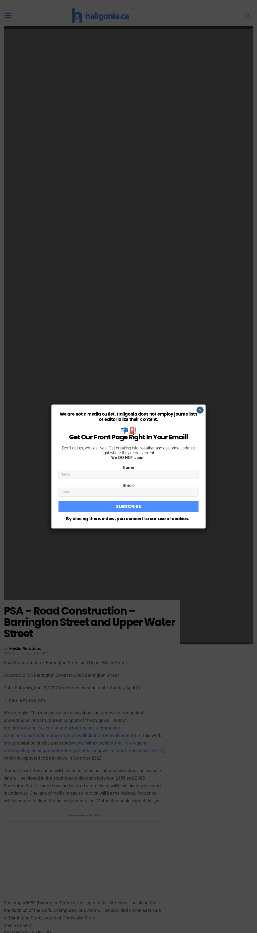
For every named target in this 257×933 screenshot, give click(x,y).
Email (128, 485)
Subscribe (128, 506)
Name (128, 467)
